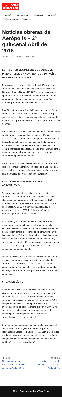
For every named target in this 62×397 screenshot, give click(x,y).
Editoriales (38, 15)
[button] (9, 14)
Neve (15, 391)
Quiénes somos (10, 19)
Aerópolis (19, 57)
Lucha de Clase (22, 15)
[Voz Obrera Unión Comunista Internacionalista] (10, 6)
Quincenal (29, 57)
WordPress (43, 391)
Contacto (26, 19)
